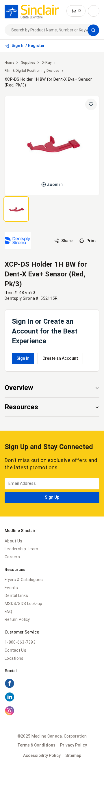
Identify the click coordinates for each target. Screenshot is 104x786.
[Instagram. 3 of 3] (52, 711)
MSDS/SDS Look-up (23, 603)
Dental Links (16, 595)
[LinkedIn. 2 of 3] (52, 698)
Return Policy (17, 619)
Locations (14, 658)
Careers (12, 557)
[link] (32, 11)
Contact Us (15, 650)
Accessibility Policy (42, 755)
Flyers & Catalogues (24, 579)
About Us (13, 541)
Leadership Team (21, 548)
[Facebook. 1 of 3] (52, 684)
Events (11, 587)
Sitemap (73, 755)
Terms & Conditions (36, 745)
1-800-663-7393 (20, 642)
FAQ (8, 611)
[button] (76, 11)
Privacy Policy (73, 745)
